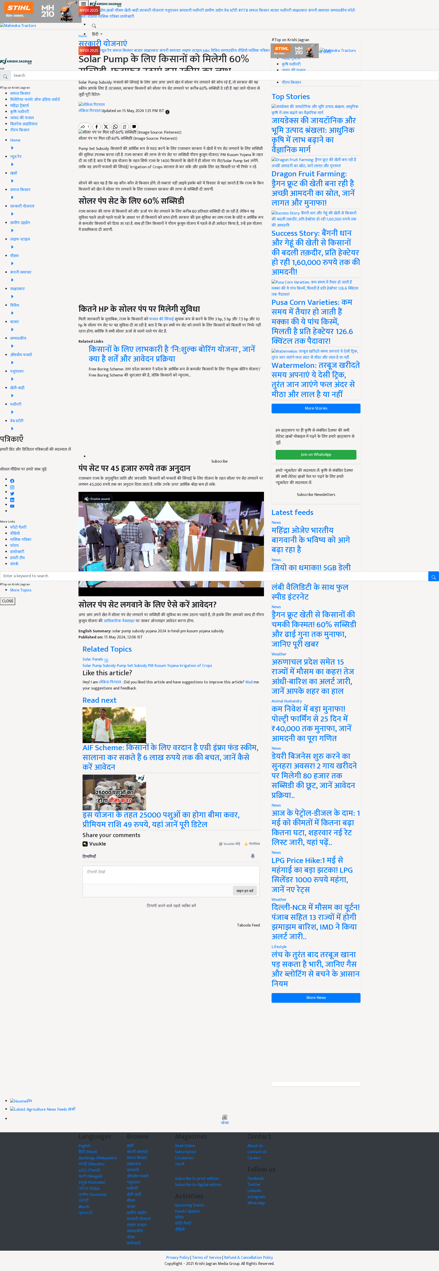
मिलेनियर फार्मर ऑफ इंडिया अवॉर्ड (35, 99)
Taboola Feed (248, 925)
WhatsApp (256, 1203)
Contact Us (256, 1152)
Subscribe (219, 461)
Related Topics (107, 649)
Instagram (256, 1197)
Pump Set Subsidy (132, 665)
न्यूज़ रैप (106, 50)
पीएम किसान (19, 130)
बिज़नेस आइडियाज (23, 124)
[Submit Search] (433, 576)
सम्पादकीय (339, 10)
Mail (249, 682)
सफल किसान (259, 10)
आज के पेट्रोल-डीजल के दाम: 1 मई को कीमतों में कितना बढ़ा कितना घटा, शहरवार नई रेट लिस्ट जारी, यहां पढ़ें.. (316, 828)
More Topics (21, 590)
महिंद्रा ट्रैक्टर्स (19, 105)
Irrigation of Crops (196, 665)
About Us (255, 1145)
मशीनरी (199, 10)
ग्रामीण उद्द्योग (137, 1213)
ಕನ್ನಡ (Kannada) (92, 1182)
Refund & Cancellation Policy (248, 1257)
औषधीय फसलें (137, 1176)
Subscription (185, 1152)
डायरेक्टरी (127, 16)
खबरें (130, 1145)
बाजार (274, 10)
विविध (215, 50)
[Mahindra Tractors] (338, 50)
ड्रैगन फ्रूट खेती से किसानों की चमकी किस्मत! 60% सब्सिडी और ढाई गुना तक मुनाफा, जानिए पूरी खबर (314, 629)
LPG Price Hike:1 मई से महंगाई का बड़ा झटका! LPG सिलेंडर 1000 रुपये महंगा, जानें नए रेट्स (312, 875)
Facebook (255, 1178)
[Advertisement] (316, 1042)
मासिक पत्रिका (109, 16)
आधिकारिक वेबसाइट (119, 621)
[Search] (94, 25)
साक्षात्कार (299, 10)
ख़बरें (110, 10)
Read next (100, 700)
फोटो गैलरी (18, 527)
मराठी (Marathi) (91, 1164)
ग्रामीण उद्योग (214, 10)
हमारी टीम (17, 558)
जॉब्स (225, 1123)
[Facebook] (12, 479)
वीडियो (92, 16)
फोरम (14, 545)
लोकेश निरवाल (110, 682)
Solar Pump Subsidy (99, 665)
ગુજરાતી (85, 1213)
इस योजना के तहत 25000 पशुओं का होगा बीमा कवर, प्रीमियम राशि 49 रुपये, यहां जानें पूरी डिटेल (161, 819)
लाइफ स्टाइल (192, 50)
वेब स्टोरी (230, 10)
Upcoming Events (190, 1205)
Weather (279, 654)
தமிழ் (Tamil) (89, 1170)
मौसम (119, 10)
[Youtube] (12, 504)
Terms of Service (206, 1257)
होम (102, 10)
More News (316, 997)
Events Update (187, 1211)
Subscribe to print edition (197, 1178)
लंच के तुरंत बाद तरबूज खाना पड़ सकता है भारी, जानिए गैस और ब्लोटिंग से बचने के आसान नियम (316, 969)
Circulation (184, 1158)
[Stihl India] (295, 50)
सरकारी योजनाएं (152, 10)
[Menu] (84, 4)
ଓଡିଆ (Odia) (89, 1188)
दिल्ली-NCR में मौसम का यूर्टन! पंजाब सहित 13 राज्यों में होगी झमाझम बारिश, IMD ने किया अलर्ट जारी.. (316, 922)
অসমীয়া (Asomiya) (92, 1194)
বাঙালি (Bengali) (90, 1176)
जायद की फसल (22, 118)
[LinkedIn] (12, 498)
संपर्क (14, 564)
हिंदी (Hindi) (88, 1152)
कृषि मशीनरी (19, 111)
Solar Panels (93, 659)
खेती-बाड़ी (131, 10)
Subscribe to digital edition (198, 1184)
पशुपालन (171, 10)
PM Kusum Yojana (163, 665)
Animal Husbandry (287, 701)
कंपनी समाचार (319, 10)
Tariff (179, 1164)
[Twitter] (12, 492)
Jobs (206, 50)
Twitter (254, 1184)
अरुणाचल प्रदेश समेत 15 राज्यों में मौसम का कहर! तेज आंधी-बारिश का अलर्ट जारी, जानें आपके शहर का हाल (313, 676)
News (276, 607)
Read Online (185, 1145)
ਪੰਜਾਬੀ (84, 1200)
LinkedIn (254, 1190)
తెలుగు (84, 1206)
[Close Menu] (2, 68)
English (84, 1145)
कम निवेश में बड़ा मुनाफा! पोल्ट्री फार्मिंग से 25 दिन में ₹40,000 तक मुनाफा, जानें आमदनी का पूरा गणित (311, 723)
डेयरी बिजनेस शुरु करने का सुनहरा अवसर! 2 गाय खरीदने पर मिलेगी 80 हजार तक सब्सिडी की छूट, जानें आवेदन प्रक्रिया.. (314, 776)
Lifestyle (279, 947)
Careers (254, 1158)
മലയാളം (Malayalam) (98, 1158)
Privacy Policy (177, 1257)
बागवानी (185, 10)
